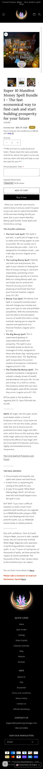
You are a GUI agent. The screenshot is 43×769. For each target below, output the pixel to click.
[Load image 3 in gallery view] (31, 82)
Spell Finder (21, 629)
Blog (21, 651)
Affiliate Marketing (21, 709)
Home (21, 624)
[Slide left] (4, 83)
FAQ (21, 682)
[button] (3, 14)
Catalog (21, 635)
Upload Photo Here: (12, 180)
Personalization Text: (14, 166)
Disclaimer (21, 687)
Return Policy (21, 698)
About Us (21, 677)
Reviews (21, 662)
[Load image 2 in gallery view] (21, 82)
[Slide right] (38, 83)
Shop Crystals (21, 640)
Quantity (7, 138)
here (32, 570)
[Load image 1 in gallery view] (12, 82)
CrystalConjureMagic (22, 762)
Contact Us (21, 704)
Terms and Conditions (21, 693)
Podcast (21, 656)
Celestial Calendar (22, 646)
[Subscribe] (32, 742)
